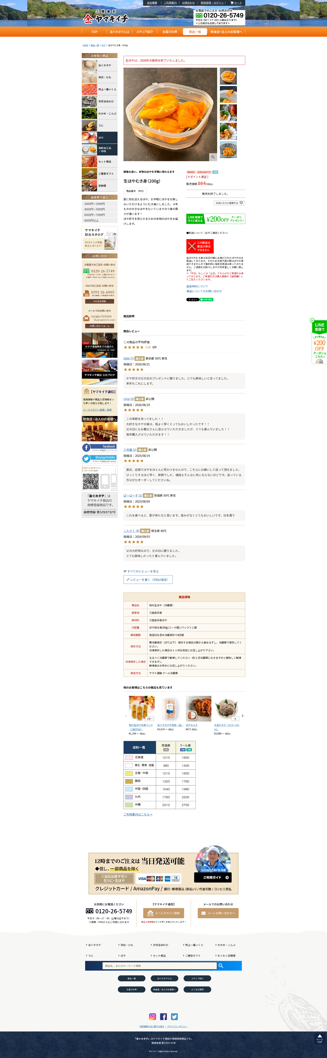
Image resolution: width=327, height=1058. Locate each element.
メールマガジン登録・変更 (97, 409)
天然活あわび (106, 101)
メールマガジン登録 (167, 913)
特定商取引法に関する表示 (152, 1026)
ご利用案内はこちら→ (137, 814)
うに (101, 125)
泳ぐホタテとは (119, 31)
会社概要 (152, 2)
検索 (221, 966)
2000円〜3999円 (94, 204)
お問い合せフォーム (100, 325)
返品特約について (197, 286)
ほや (104, 45)
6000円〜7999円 (94, 215)
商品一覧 (195, 31)
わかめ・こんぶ (107, 113)
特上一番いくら (107, 89)
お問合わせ (188, 2)
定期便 (102, 185)
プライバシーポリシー (177, 1026)
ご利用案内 (170, 2)
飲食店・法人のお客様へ (226, 31)
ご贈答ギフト (106, 173)
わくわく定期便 (227, 955)
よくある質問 (197, 989)
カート (236, 2)
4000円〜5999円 (94, 209)
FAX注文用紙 (100, 301)
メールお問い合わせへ (221, 913)
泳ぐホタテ (104, 65)
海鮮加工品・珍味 (104, 149)
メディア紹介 (144, 31)
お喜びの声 (169, 31)
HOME (85, 45)
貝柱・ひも (104, 77)
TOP (94, 31)
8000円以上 (91, 220)
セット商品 (104, 161)
